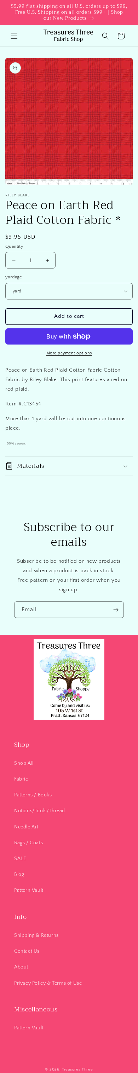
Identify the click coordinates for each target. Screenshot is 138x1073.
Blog (19, 874)
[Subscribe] (115, 609)
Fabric (21, 779)
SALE (20, 858)
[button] (14, 36)
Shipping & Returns (36, 935)
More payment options (69, 353)
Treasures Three (77, 1069)
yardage (13, 276)
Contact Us (27, 951)
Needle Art (26, 827)
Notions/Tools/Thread (39, 811)
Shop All (24, 763)
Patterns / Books (33, 795)
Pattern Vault (29, 890)
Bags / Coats (28, 843)
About (21, 967)
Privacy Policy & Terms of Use (48, 983)
